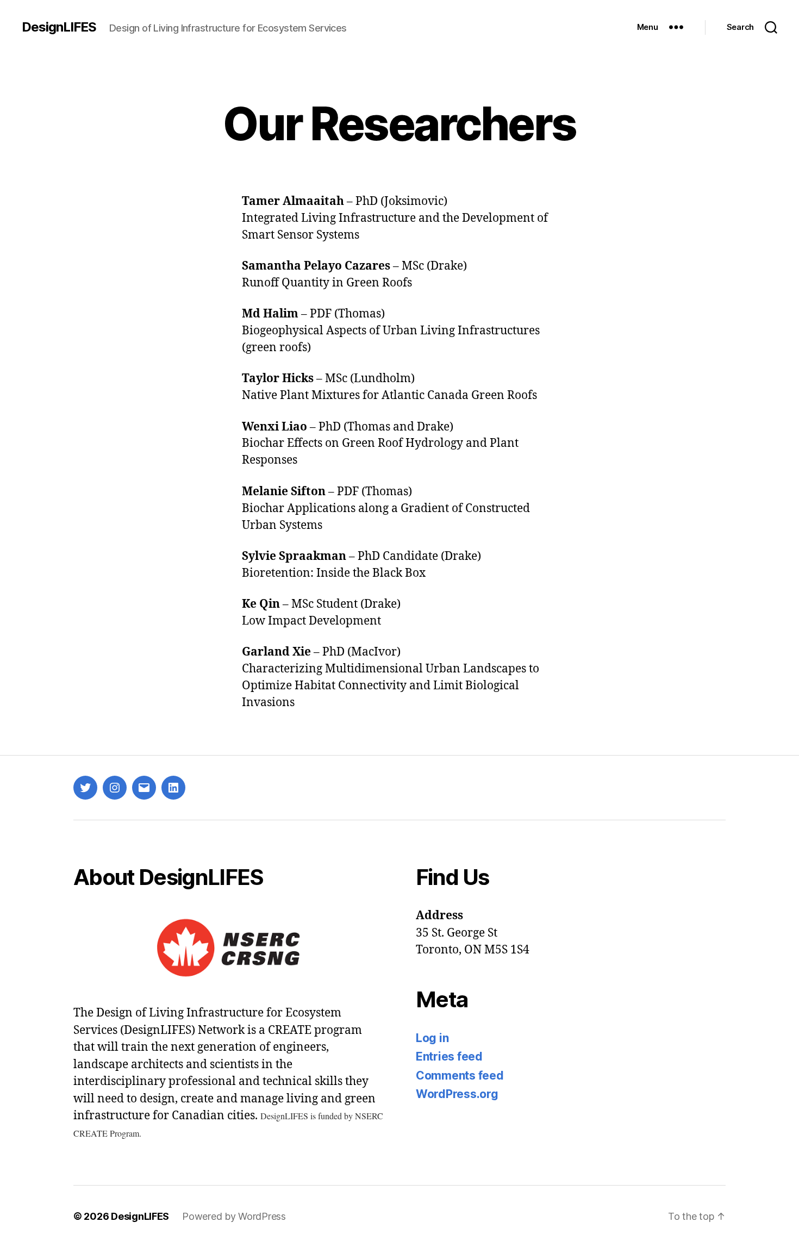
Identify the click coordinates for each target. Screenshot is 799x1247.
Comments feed (460, 1075)
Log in (432, 1038)
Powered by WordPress (234, 1216)
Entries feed (449, 1056)
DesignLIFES (59, 27)
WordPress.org (457, 1094)
